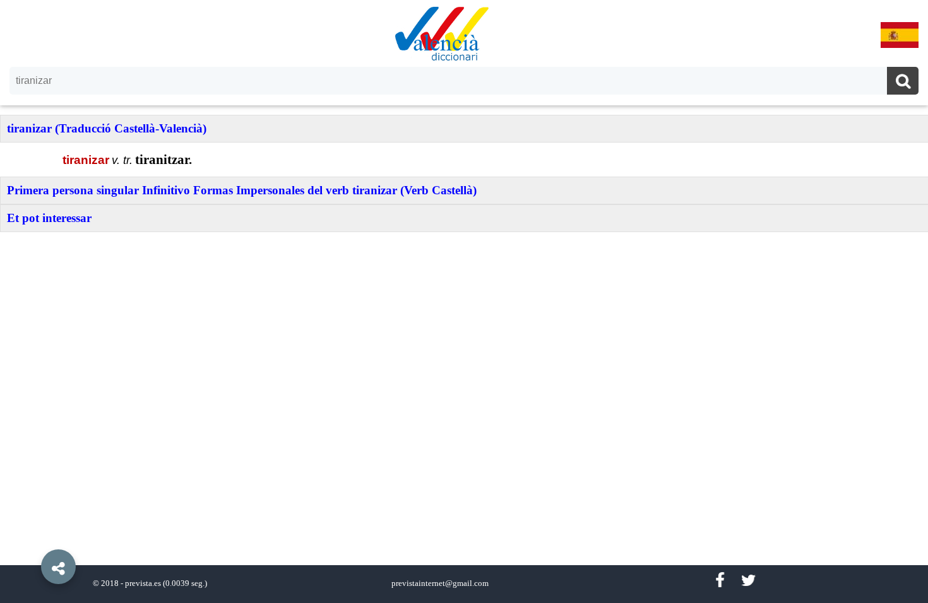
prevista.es (143, 583)
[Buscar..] (903, 82)
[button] (31, 538)
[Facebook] (719, 580)
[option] (464, 301)
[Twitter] (748, 580)
